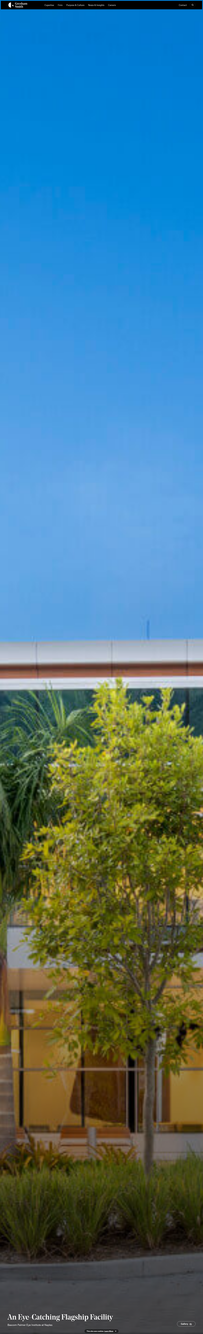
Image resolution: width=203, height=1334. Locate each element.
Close (115, 1331)
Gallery (184, 1323)
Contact (183, 5)
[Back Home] (18, 5)
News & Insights (96, 5)
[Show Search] (192, 5)
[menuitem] (50, 5)
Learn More (108, 1331)
